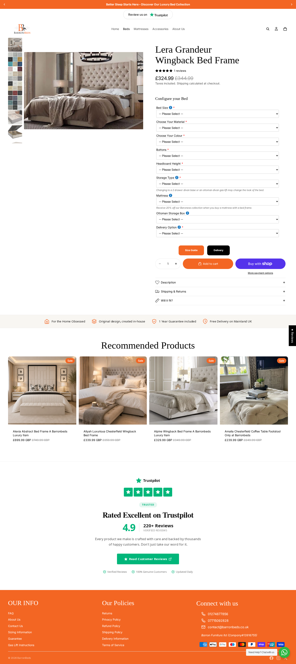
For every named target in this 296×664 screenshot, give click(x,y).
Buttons (161, 149)
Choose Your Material (170, 121)
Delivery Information (115, 638)
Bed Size (162, 107)
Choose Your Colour (169, 135)
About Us (14, 619)
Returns (107, 613)
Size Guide (191, 250)
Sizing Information (20, 632)
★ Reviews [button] (292, 335)
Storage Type (165, 177)
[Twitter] (285, 658)
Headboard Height (168, 163)
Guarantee (15, 638)
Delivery (218, 250)
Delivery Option (166, 227)
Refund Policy (111, 626)
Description (168, 282)
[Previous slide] (4, 4)
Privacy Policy (111, 619)
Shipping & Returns (173, 291)
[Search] (267, 29)
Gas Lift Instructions (21, 645)
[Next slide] (291, 4)
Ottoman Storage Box (170, 213)
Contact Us (15, 626)
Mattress (162, 195)
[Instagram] (278, 658)
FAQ (11, 613)
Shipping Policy (112, 632)
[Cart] (285, 29)
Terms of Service (113, 645)
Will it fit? (167, 300)
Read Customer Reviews (148, 559)
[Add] (70, 418)
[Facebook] (271, 658)
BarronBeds (24, 657)
